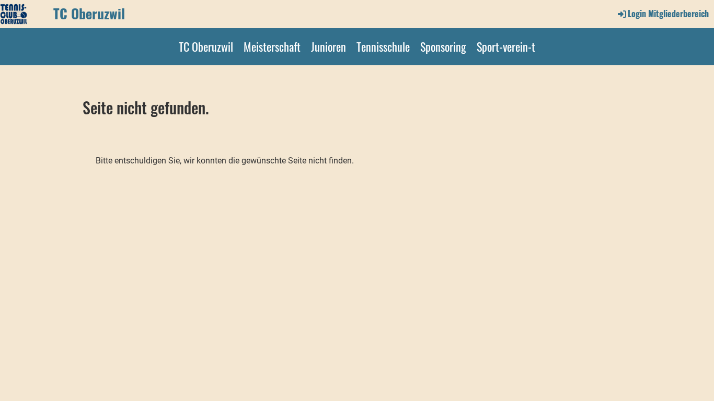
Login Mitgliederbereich (668, 13)
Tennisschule (383, 46)
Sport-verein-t (506, 46)
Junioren (328, 46)
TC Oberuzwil (89, 13)
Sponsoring (443, 46)
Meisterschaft (272, 46)
